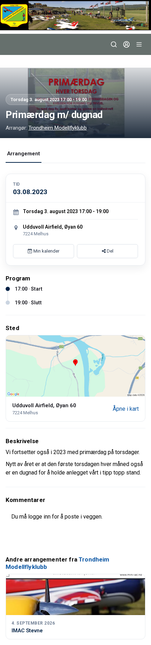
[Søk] (113, 44)
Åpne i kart (126, 408)
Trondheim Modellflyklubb (57, 128)
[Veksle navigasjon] (139, 44)
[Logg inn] (126, 44)
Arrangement (23, 153)
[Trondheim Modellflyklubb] (75, 15)
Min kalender (45, 251)
